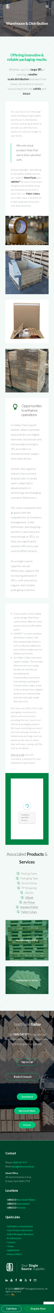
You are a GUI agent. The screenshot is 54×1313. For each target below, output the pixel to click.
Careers (11, 1242)
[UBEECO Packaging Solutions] (12, 6)
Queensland (23, 1203)
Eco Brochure (14, 1238)
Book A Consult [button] (23, 1076)
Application (13, 1250)
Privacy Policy (14, 1254)
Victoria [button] (27, 1125)
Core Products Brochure (20, 1230)
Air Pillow (29, 902)
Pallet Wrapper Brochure (20, 1234)
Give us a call (17, 754)
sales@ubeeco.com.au (22, 1166)
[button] (47, 6)
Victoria (21, 1207)
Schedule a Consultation (20, 1226)
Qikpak (29, 897)
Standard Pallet (29, 907)
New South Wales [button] (27, 1111)
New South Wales (26, 1199)
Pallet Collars (29, 912)
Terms (10, 1246)
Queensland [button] (27, 1096)
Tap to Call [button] (27, 1062)
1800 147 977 (20, 1162)
